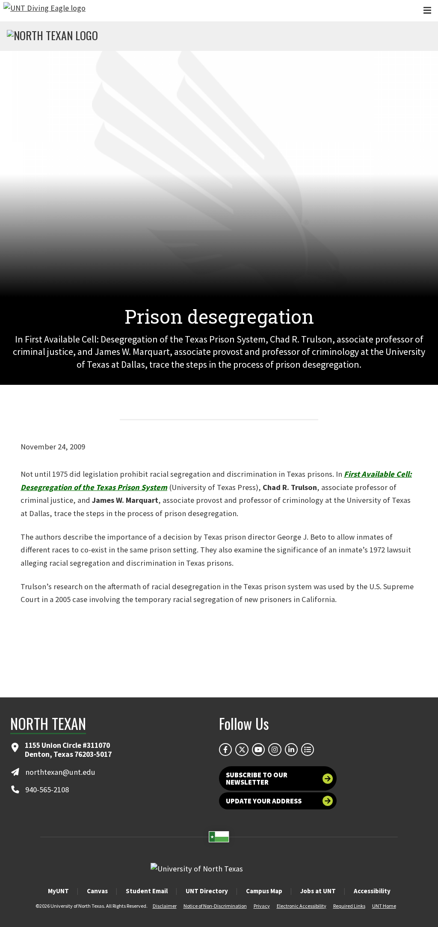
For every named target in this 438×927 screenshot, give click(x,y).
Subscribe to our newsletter (256, 778)
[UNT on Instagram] (274, 749)
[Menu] (427, 10)
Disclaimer (165, 906)
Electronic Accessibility (301, 906)
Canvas (97, 891)
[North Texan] (52, 36)
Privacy (262, 906)
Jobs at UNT (318, 891)
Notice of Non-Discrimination (215, 906)
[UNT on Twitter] (241, 749)
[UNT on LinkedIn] (291, 749)
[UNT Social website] (307, 749)
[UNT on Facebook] (225, 749)
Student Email (147, 891)
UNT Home (384, 906)
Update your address (264, 801)
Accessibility (372, 891)
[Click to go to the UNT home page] (44, 10)
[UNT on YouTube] (258, 749)
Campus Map (264, 891)
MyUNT (58, 891)
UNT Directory (207, 891)
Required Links (349, 906)
